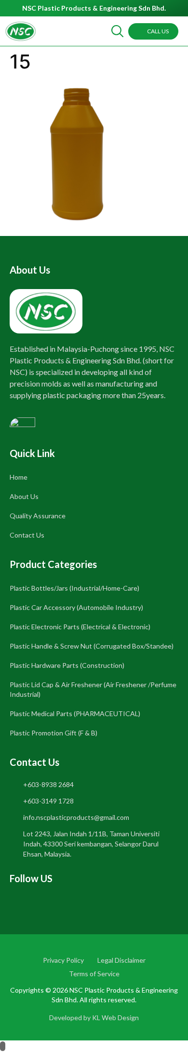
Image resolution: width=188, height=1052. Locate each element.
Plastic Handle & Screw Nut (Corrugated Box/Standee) (92, 646)
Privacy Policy (63, 960)
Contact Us (27, 535)
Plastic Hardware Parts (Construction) (67, 665)
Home (18, 477)
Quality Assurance (38, 516)
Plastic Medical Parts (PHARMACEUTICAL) (75, 713)
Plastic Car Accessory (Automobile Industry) (76, 607)
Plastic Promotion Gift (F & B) (53, 733)
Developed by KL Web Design (94, 1017)
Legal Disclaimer (121, 960)
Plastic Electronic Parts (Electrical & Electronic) (80, 627)
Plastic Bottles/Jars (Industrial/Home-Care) (74, 588)
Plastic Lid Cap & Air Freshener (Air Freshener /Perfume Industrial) (93, 689)
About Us (24, 496)
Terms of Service (94, 973)
